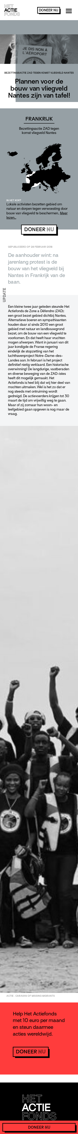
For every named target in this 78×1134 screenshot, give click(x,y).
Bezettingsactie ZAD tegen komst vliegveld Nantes (39, 72)
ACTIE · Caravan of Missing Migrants (30, 995)
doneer (48, 10)
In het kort (13, 200)
